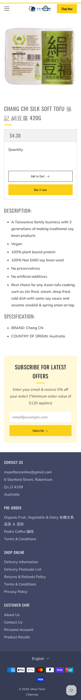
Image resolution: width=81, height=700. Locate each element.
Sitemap (32, 694)
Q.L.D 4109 (13, 487)
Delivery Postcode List (22, 569)
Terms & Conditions (20, 539)
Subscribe (38, 430)
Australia (12, 494)
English (38, 659)
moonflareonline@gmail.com (28, 472)
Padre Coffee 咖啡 (19, 531)
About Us (12, 614)
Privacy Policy (15, 591)
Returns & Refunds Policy (25, 576)
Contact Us (13, 622)
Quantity (15, 149)
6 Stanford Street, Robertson (28, 479)
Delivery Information (21, 562)
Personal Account (18, 629)
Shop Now (66, 8)
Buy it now (40, 190)
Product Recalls (17, 637)
